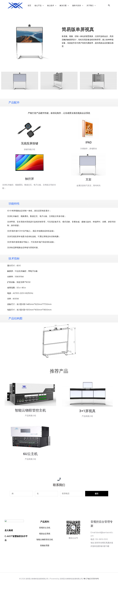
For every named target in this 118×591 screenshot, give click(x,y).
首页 (29, 5)
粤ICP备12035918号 (91, 579)
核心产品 (38, 5)
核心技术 (50, 5)
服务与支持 (76, 5)
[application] (42, 5)
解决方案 (63, 5)
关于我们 (90, 5)
